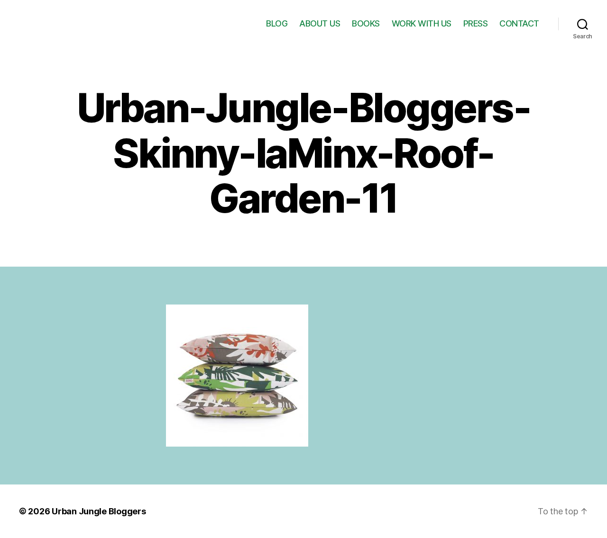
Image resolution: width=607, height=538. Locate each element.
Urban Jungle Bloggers (99, 511)
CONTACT (519, 23)
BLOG (276, 23)
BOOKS (366, 23)
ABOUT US (319, 23)
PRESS (475, 23)
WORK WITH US (421, 23)
